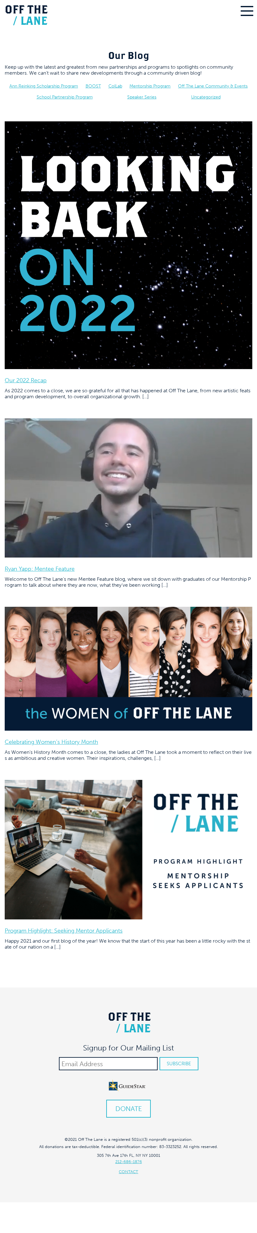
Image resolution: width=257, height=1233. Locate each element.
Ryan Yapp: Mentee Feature (40, 568)
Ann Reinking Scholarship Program (43, 86)
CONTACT (128, 1171)
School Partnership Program (65, 97)
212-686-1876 (128, 1161)
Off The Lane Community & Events (213, 86)
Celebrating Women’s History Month (51, 741)
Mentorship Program (149, 86)
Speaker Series (141, 97)
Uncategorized (206, 97)
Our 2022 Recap (26, 380)
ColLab (115, 86)
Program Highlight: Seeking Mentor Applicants (64, 930)
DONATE (128, 1109)
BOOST (93, 86)
